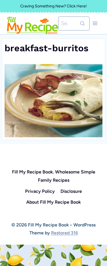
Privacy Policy (40, 191)
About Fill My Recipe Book (53, 202)
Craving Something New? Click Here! (53, 6)
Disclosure (71, 191)
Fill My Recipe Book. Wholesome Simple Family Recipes (53, 176)
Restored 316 (64, 233)
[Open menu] (95, 23)
